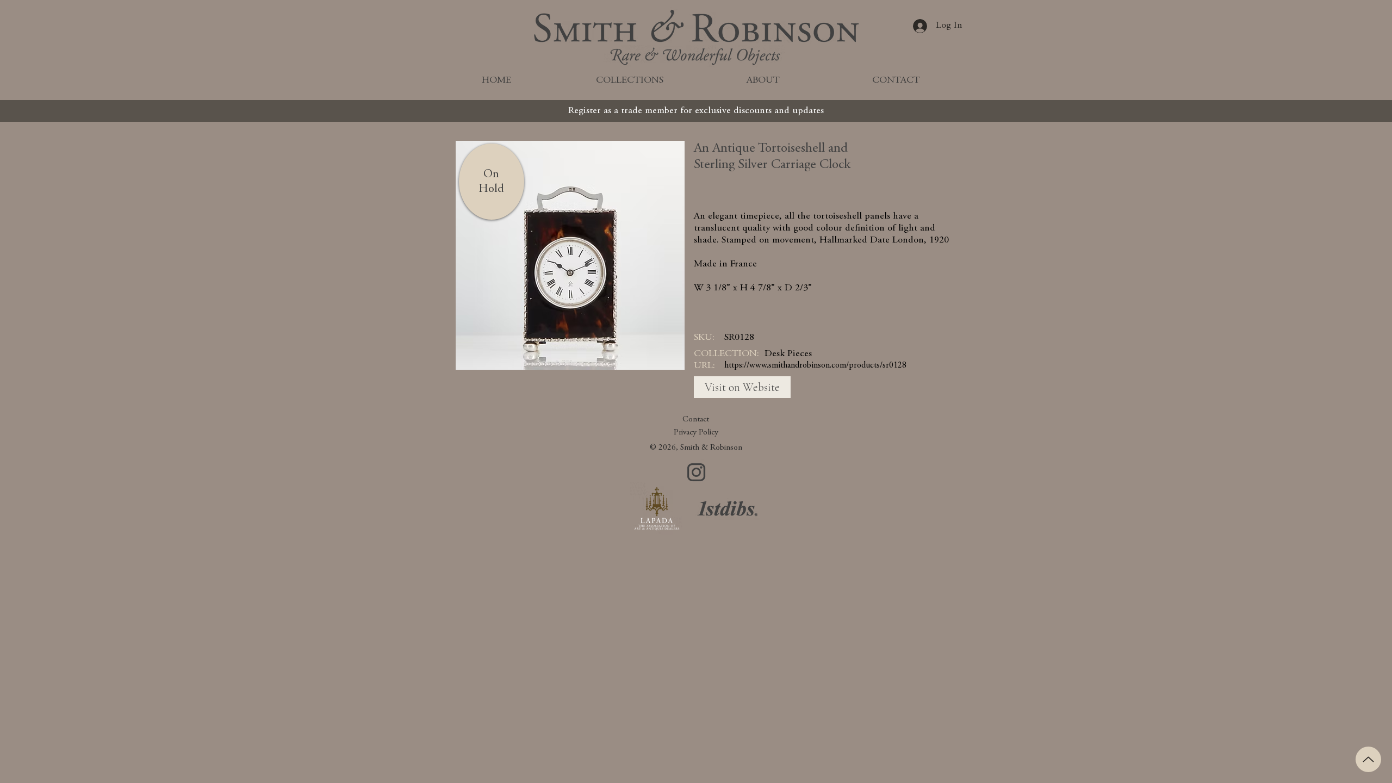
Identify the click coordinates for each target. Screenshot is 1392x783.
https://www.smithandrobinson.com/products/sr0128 (815, 365)
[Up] (1368, 759)
